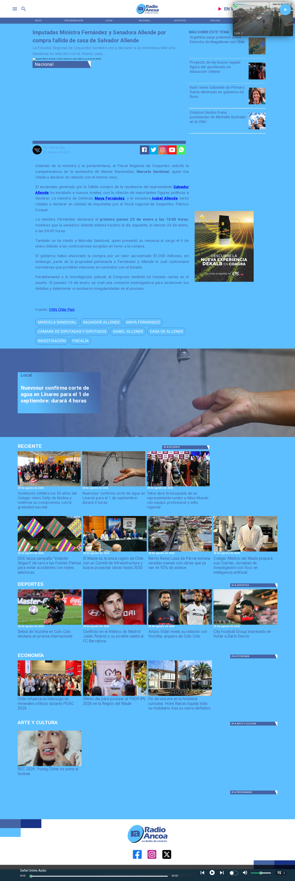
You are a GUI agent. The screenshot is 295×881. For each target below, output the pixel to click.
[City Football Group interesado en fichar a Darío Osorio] (245, 624)
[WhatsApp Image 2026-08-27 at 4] (245, 551)
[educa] (257, 79)
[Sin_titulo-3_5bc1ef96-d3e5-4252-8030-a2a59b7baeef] (49, 551)
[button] (57, 322)
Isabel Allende (164, 198)
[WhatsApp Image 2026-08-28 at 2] (115, 551)
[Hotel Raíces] (180, 695)
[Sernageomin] (49, 695)
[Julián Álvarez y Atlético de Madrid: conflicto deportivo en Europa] (115, 624)
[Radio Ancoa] (147, 13)
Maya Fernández (110, 198)
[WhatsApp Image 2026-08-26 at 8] (49, 486)
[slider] (31, 876)
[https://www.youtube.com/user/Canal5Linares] (172, 150)
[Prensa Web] (37, 154)
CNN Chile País (62, 309)
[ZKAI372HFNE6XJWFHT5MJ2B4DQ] (113, 486)
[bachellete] (257, 129)
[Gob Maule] (115, 695)
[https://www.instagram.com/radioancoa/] (163, 150)
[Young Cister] (49, 765)
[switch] (233, 873)
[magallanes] (257, 54)
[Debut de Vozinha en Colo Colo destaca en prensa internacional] (49, 624)
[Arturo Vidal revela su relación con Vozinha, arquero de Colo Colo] (180, 624)
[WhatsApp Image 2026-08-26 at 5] (178, 486)
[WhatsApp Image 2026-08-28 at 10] (180, 551)
